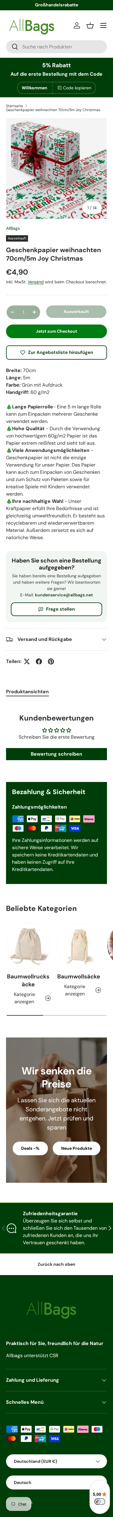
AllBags (13, 228)
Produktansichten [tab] (27, 691)
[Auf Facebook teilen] (39, 661)
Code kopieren (77, 88)
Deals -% (30, 1148)
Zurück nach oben (56, 1264)
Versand (36, 282)
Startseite (14, 106)
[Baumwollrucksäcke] (28, 945)
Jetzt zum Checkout (56, 331)
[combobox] (56, 46)
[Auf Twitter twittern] (27, 661)
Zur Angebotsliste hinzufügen (60, 352)
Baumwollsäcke (78, 976)
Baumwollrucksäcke (28, 980)
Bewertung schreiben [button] (56, 754)
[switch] (99, 1501)
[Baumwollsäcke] (79, 945)
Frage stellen (60, 609)
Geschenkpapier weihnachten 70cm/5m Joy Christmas (53, 110)
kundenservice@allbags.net (64, 595)
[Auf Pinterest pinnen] (51, 661)
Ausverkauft (76, 311)
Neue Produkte (76, 1148)
